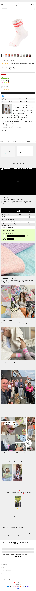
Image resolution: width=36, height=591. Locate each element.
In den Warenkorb (17, 92)
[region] (25, 151)
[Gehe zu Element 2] (5, 55)
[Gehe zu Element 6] (17, 55)
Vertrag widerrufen (4, 572)
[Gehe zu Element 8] (23, 55)
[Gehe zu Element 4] (11, 55)
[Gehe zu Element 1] (3, 55)
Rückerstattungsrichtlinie (5, 573)
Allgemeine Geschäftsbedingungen (6, 570)
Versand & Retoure (4, 565)
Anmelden (18, 556)
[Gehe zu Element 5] (15, 55)
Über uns (3, 561)
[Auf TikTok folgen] (9, 579)
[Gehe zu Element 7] (21, 55)
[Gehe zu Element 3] (9, 55)
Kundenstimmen (4, 562)
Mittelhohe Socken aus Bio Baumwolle (8, 60)
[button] (16, 151)
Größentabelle (32, 84)
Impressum (3, 567)
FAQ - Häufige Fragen (4, 564)
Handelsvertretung (4, 576)
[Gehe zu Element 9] (27, 55)
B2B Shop (3, 575)
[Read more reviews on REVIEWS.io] (8, 154)
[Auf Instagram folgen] (4, 579)
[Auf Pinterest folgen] (6, 579)
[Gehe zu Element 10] (29, 55)
